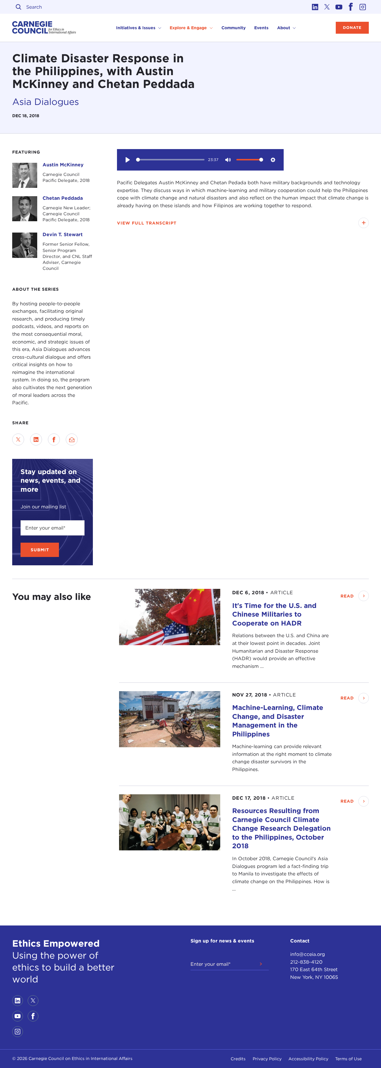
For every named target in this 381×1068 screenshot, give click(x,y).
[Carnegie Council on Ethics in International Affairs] (44, 27)
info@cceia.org (307, 954)
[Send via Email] (72, 439)
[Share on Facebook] (54, 439)
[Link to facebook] (351, 7)
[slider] (170, 159)
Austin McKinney (63, 165)
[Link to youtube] (339, 7)
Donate (352, 27)
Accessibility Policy (308, 1058)
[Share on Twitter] (18, 439)
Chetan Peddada (63, 198)
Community (233, 27)
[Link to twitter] (327, 7)
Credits (238, 1058)
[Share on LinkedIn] (36, 439)
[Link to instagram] (363, 7)
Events (261, 27)
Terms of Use (348, 1058)
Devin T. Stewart (63, 234)
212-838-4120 (306, 962)
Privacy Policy (267, 1058)
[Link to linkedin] (315, 7)
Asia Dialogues (45, 101)
